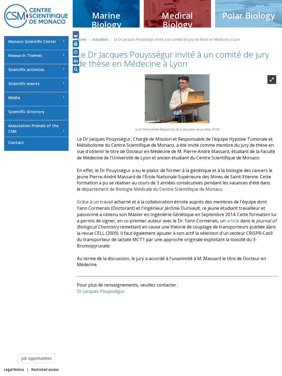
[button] (76, 34)
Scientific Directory (26, 111)
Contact (16, 142)
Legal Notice (14, 369)
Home (81, 39)
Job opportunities (36, 358)
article (233, 221)
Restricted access (45, 369)
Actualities (100, 39)
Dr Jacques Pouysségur (101, 291)
